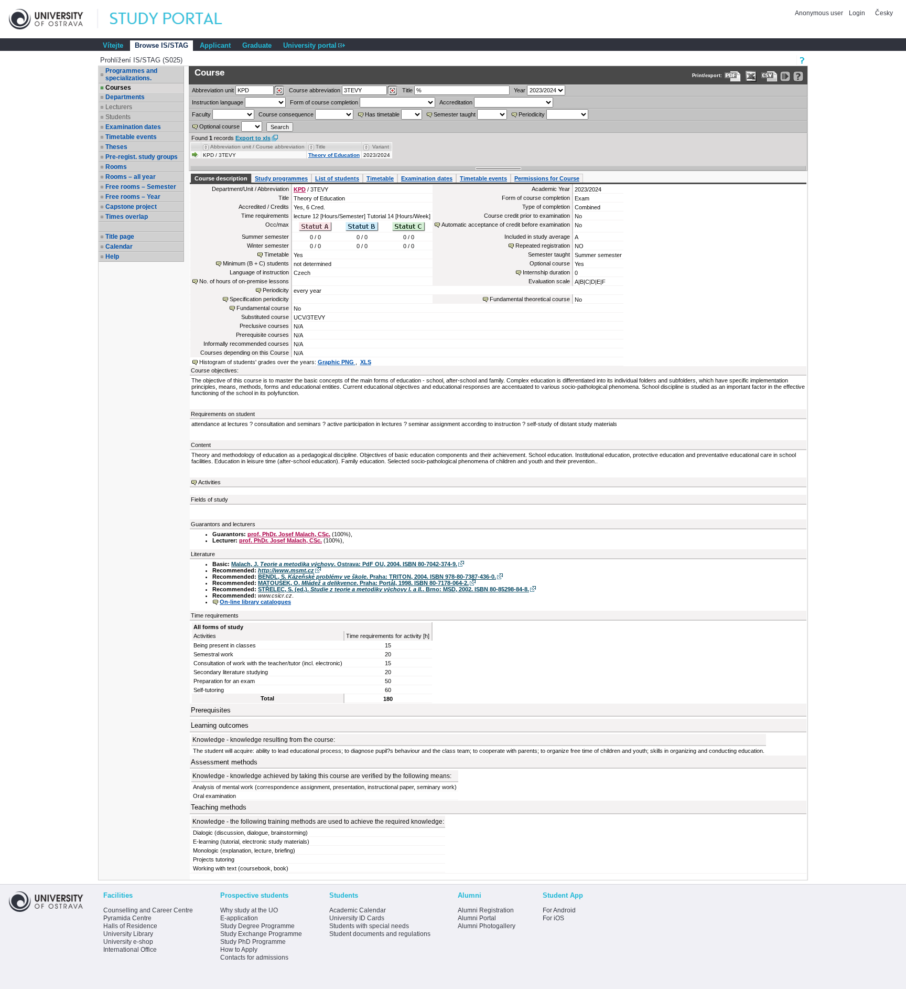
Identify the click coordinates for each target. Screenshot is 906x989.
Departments (125, 97)
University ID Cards (356, 918)
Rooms (116, 167)
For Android (559, 910)
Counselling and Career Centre (148, 910)
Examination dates (133, 127)
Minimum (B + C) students (256, 263)
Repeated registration (542, 245)
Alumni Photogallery (486, 926)
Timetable (380, 178)
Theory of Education (334, 155)
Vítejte (113, 45)
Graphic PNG (336, 362)
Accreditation (455, 102)
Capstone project (131, 206)
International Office (130, 949)
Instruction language (217, 102)
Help (112, 256)
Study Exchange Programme (261, 934)
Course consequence (286, 114)
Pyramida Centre (127, 918)
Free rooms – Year (132, 196)
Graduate (257, 45)
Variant (380, 147)
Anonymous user (820, 13)
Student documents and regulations (379, 934)
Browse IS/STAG (161, 45)
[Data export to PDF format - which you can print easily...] (733, 76)
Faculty (201, 114)
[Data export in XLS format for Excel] (751, 76)
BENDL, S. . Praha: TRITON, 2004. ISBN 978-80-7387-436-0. (377, 576)
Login (857, 13)
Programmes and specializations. (131, 74)
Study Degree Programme (257, 926)
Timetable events (131, 137)
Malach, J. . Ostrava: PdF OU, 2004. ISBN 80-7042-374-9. (344, 564)
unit (213, 90)
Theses (116, 147)
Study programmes (281, 178)
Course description (221, 178)
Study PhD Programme (253, 941)
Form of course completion (324, 102)
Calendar (119, 246)
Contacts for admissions (254, 957)
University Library (128, 934)
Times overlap (126, 216)
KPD (300, 189)
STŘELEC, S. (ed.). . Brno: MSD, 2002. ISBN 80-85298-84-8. (393, 589)
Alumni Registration (486, 910)
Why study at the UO (249, 910)
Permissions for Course (546, 178)
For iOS (553, 918)
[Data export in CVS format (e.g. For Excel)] (769, 76)
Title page (119, 236)
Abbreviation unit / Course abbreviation (257, 147)
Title (407, 90)
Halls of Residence (130, 926)
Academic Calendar (357, 910)
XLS (365, 362)
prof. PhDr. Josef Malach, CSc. (288, 534)
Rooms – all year (130, 176)
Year (519, 90)
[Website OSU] (53, 19)
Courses (118, 87)
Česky (884, 13)
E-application (239, 918)
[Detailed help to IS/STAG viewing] (798, 76)
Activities (209, 482)
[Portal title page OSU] (175, 19)
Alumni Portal (477, 918)
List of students (337, 178)
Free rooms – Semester (140, 186)
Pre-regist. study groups (141, 157)
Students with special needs (369, 926)
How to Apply (238, 949)
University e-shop (128, 941)
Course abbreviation (314, 90)
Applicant (215, 45)
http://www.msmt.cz (286, 570)
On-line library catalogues (255, 602)
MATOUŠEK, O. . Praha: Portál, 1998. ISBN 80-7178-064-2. (363, 583)
